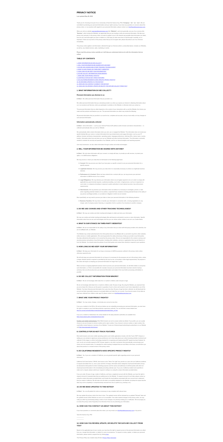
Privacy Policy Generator (109, 437)
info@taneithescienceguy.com (137, 27)
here (107, 434)
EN (220, 441)
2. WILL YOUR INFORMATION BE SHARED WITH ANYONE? (93, 65)
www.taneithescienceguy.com (100, 31)
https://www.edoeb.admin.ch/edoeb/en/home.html (90, 316)
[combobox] (220, 441)
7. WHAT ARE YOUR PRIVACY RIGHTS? (88, 75)
